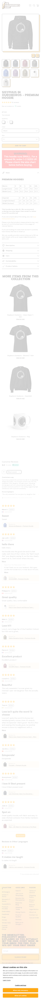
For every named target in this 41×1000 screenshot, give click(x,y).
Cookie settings (20, 985)
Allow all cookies (21, 996)
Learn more (6, 980)
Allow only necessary (20, 990)
